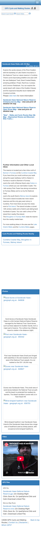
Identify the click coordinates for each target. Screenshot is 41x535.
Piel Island (12, 206)
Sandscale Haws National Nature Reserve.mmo (16, 507)
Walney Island (25, 196)
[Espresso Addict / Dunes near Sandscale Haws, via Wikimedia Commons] (20, 375)
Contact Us (13, 522)
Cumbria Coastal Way (28, 173)
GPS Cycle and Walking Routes (17, 8)
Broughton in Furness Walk (15, 216)
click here (13, 95)
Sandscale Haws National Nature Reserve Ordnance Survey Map (19, 101)
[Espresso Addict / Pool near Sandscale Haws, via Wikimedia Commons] (20, 343)
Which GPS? (6, 525)
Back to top (35, 520)
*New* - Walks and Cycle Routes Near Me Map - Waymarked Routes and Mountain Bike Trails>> (19, 117)
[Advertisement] (20, 40)
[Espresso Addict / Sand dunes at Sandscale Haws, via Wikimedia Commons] (20, 306)
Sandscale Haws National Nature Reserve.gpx (16, 492)
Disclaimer (23, 522)
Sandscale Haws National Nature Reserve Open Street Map (19, 108)
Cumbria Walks (24, 227)
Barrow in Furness (9, 173)
